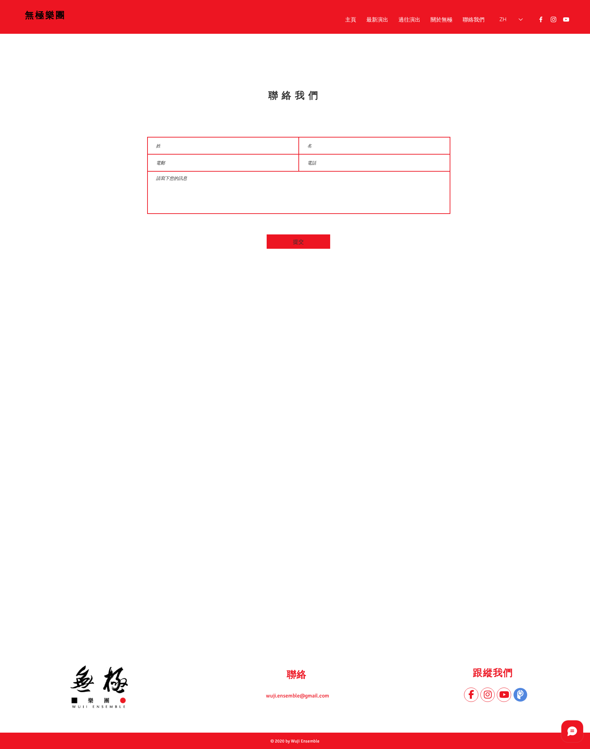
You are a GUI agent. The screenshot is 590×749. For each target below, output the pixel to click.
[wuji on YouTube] (566, 19)
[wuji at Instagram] (553, 19)
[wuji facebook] (541, 19)
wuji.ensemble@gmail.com (297, 695)
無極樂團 (45, 15)
